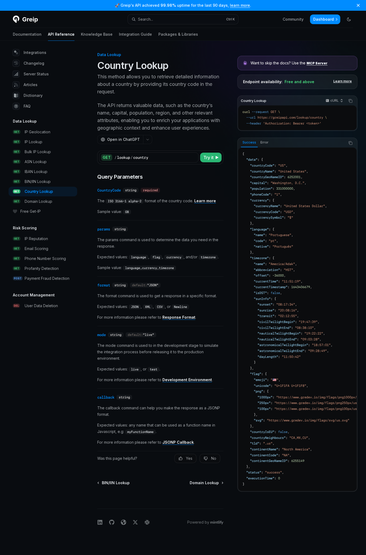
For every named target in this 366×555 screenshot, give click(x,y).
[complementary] (297, 70)
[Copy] (193, 157)
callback (105, 397)
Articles (31, 84)
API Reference (61, 34)
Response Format (178, 317)
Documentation (27, 34)
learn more (240, 5)
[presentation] (297, 319)
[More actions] (147, 139)
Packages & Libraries (178, 34)
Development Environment (187, 379)
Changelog (34, 63)
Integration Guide (135, 34)
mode (101, 335)
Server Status (36, 74)
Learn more (342, 81)
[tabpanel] (297, 319)
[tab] (249, 142)
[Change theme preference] (349, 19)
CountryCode (109, 190)
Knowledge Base (97, 34)
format (103, 285)
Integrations (35, 52)
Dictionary (33, 95)
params (103, 229)
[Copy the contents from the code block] (350, 100)
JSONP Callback (178, 442)
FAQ (27, 106)
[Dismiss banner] (358, 5)
